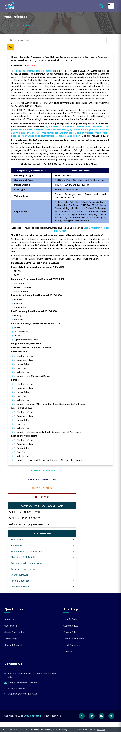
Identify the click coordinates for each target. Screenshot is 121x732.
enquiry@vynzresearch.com (34, 524)
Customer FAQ (70, 625)
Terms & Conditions (73, 638)
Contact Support (13, 645)
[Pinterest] (111, 716)
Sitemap (67, 651)
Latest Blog (10, 638)
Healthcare (17, 539)
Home (5, 25)
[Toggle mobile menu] (111, 6)
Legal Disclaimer (71, 645)
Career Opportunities (15, 632)
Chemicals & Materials (23, 557)
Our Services (10, 625)
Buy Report (42, 497)
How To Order (70, 619)
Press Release (24, 25)
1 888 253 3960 (31, 512)
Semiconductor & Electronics (27, 551)
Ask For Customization (42, 479)
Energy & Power (19, 575)
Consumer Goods (20, 586)
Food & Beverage (20, 580)
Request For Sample (42, 470)
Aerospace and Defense (24, 569)
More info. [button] (101, 729)
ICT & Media (17, 545)
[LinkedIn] (101, 716)
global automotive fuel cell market (34, 71)
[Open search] (101, 6)
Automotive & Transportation (27, 563)
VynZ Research (32, 715)
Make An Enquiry (42, 488)
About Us (9, 619)
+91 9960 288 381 (30, 518)
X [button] (117, 730)
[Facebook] (82, 716)
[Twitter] (92, 716)
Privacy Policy (70, 632)
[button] (113, 724)
